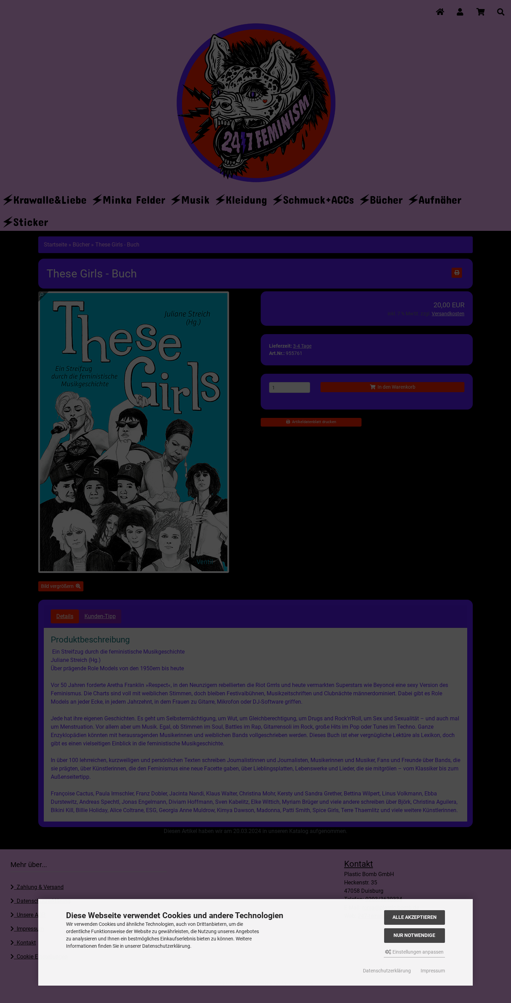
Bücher (386, 197)
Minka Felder (134, 197)
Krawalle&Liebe (50, 197)
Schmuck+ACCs (318, 197)
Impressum (433, 970)
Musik (195, 197)
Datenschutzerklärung (387, 970)
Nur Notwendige (414, 935)
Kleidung (246, 197)
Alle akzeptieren (414, 917)
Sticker (30, 219)
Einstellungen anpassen (417, 952)
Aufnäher (440, 197)
